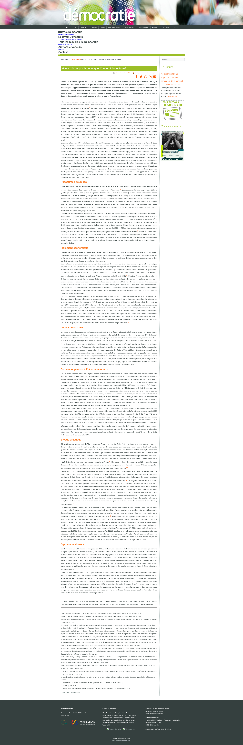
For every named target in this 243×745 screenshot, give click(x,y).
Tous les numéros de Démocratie (70, 39)
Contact (61, 50)
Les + (176, 27)
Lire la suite (172, 96)
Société (83, 27)
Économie (93, 27)
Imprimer (154, 72)
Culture (155, 27)
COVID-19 (166, 27)
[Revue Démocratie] (98, 13)
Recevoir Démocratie (66, 34)
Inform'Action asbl (125, 740)
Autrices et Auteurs (65, 44)
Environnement (129, 27)
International (144, 27)
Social (74, 27)
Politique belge (114, 27)
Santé (102, 27)
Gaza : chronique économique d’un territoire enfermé (94, 68)
